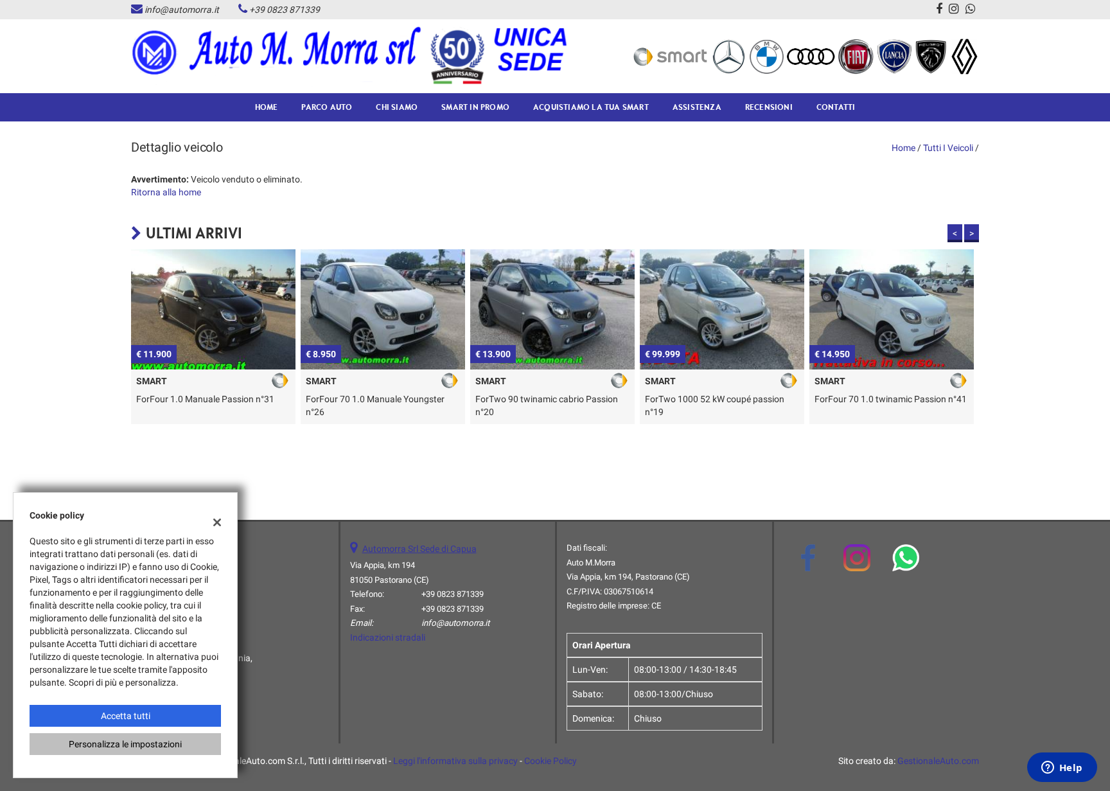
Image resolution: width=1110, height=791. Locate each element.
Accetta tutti (125, 716)
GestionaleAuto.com (938, 761)
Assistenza (697, 107)
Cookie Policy (550, 761)
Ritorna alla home (166, 192)
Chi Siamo (397, 107)
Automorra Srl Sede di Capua (419, 549)
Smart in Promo (475, 107)
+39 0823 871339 (284, 9)
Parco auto (326, 107)
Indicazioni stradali (387, 637)
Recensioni (769, 107)
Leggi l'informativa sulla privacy (455, 761)
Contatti (836, 107)
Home (266, 107)
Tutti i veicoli (948, 148)
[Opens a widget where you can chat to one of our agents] (1061, 768)
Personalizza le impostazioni (125, 744)
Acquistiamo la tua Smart (591, 107)
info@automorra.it (182, 9)
